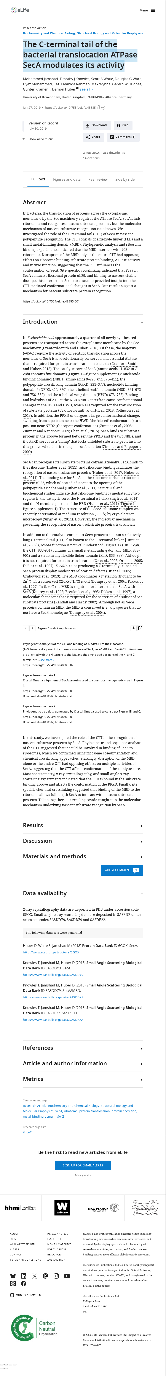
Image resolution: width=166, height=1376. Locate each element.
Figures (67, 179)
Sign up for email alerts (83, 1165)
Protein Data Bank (97, 946)
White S (44, 945)
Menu (144, 10)
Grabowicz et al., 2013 (41, 576)
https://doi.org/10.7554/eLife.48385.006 (48, 717)
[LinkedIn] (24, 1278)
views (91, 153)
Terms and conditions (25, 1259)
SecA (58, 1111)
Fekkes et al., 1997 (37, 566)
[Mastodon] (45, 1278)
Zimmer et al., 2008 (116, 426)
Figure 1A (114, 545)
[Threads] (13, 1285)
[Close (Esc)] (1, 1364)
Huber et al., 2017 (107, 472)
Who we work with (23, 1244)
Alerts (14, 1249)
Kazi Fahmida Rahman (72, 84)
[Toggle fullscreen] (10, 1364)
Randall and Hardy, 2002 (75, 602)
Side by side (125, 179)
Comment (125, 138)
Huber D (30, 945)
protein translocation (94, 1111)
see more (46, 660)
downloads (114, 153)
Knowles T (31, 963)
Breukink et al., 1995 (82, 592)
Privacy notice (83, 1175)
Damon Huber (63, 89)
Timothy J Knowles (74, 79)
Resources (54, 1254)
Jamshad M (61, 945)
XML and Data (56, 1259)
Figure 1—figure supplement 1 (94, 374)
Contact (15, 1254)
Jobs (13, 1239)
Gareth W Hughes (126, 84)
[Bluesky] (13, 1278)
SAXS (60, 1116)
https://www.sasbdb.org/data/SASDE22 (53, 1020)
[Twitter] (35, 1278)
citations (91, 158)
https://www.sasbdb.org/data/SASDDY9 (53, 975)
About (14, 1234)
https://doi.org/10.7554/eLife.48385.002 (48, 665)
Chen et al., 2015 (84, 431)
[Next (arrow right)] (6, 1368)
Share (96, 137)
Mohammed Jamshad (40, 79)
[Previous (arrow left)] (1, 1368)
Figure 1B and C (129, 711)
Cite (125, 125)
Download (99, 125)
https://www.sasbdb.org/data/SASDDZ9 (53, 997)
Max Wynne (100, 84)
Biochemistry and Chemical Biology (49, 33)
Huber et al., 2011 (61, 467)
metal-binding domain (39, 1116)
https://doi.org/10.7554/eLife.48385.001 (51, 301)
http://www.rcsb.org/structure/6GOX (51, 952)
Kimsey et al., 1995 (48, 592)
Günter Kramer (35, 89)
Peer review (98, 179)
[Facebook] (24, 1285)
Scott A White (102, 79)
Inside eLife (55, 1239)
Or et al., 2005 (130, 560)
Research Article (34, 28)
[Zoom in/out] (14, 1364)
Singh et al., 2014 (123, 498)
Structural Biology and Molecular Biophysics (110, 33)
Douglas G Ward (128, 79)
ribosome (71, 1111)
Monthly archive (59, 1244)
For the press (56, 1249)
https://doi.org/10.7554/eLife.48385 (70, 107)
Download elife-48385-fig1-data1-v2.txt (47, 696)
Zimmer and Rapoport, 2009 (46, 431)
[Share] (6, 1364)
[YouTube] (67, 1278)
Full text (38, 179)
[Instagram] (56, 1278)
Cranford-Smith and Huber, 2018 (70, 348)
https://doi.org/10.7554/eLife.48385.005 (48, 691)
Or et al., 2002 (106, 560)
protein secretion (124, 1111)
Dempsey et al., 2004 (109, 581)
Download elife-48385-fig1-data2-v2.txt (47, 722)
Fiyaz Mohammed (37, 84)
